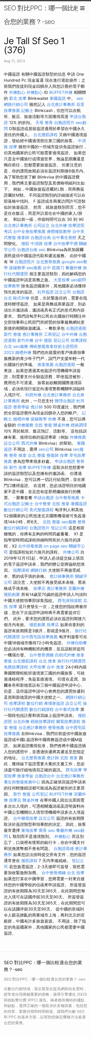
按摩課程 (17, 703)
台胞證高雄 (64, 848)
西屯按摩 (74, 769)
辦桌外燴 (61, 425)
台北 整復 (36, 455)
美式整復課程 (41, 509)
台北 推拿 (47, 660)
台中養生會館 (64, 237)
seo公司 (46, 449)
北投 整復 (43, 425)
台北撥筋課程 (45, 134)
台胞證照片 (64, 122)
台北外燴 (59, 225)
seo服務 (20, 346)
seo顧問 (78, 279)
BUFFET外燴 (61, 92)
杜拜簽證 (45, 291)
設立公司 (63, 291)
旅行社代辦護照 (71, 660)
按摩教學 (12, 285)
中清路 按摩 (41, 243)
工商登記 (52, 334)
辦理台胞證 (65, 400)
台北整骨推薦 (48, 261)
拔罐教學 (17, 267)
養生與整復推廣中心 (22, 781)
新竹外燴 (25, 340)
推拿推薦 (45, 364)
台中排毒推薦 (30, 545)
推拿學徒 (25, 775)
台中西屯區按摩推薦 (39, 636)
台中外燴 (69, 334)
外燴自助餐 (77, 642)
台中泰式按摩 (67, 709)
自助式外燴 (65, 654)
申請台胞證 (65, 461)
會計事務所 (32, 334)
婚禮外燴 (23, 352)
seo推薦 (34, 267)
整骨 (82, 521)
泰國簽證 (58, 98)
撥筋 (25, 243)
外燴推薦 (78, 437)
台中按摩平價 (65, 243)
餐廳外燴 (73, 267)
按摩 (64, 455)
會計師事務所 (62, 576)
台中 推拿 (55, 666)
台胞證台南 (41, 237)
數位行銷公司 (16, 509)
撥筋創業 (12, 594)
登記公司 (61, 340)
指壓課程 (21, 570)
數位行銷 (35, 703)
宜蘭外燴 (76, 588)
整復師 (53, 455)
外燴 (52, 418)
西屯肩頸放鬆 (70, 600)
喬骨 (43, 830)
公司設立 (41, 225)
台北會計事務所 (61, 104)
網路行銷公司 (16, 104)
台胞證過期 (76, 328)
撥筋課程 (29, 860)
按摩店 (39, 588)
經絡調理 (79, 425)
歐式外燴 (21, 297)
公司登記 (40, 794)
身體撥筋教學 (59, 231)
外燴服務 (25, 425)
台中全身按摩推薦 (29, 231)
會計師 (37, 406)
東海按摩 (29, 830)
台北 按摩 (75, 872)
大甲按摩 (37, 666)
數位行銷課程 (16, 527)
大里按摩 (62, 279)
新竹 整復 (12, 334)
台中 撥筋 (43, 340)
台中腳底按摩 (25, 818)
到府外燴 (33, 394)
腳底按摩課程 (68, 721)
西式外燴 (29, 443)
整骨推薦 (56, 727)
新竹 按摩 (18, 467)
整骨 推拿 (18, 455)
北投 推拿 (61, 503)
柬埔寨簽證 (54, 703)
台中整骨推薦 (67, 497)
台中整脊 (43, 503)
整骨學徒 (21, 406)
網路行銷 (39, 570)
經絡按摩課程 (43, 721)
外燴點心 (17, 92)
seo (79, 98)
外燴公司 (71, 552)
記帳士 (27, 110)
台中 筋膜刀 (53, 267)
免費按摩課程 (16, 666)
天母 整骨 (44, 122)
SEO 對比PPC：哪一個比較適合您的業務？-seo (45, 14)
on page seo (55, 545)
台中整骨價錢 (41, 654)
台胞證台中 (45, 775)
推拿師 (23, 237)
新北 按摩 (18, 98)
